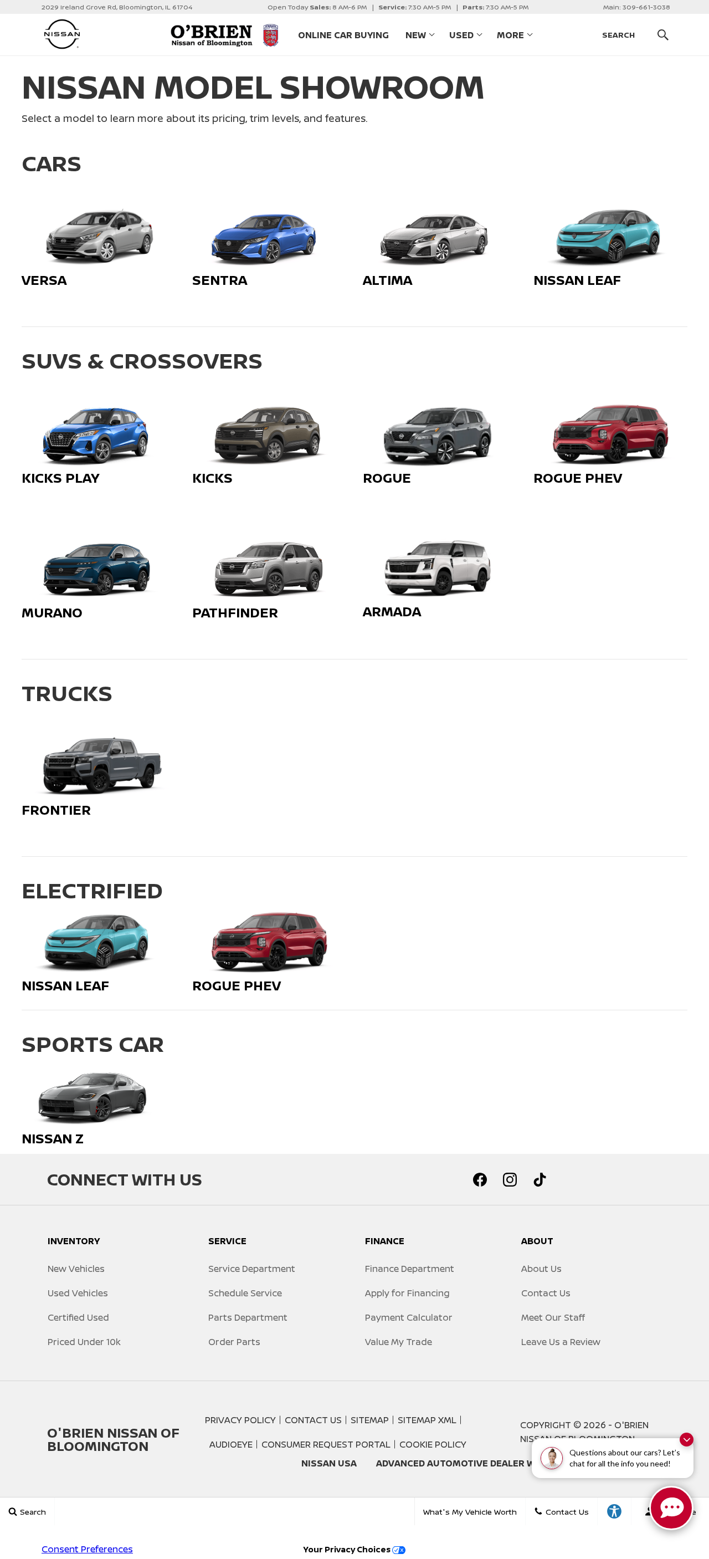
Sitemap (370, 1420)
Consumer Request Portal (326, 1444)
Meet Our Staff (553, 1317)
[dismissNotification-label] (686, 1439)
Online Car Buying (343, 35)
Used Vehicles (78, 1293)
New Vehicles (76, 1268)
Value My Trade (398, 1342)
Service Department (251, 1268)
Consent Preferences (87, 1549)
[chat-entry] (671, 1508)
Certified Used (78, 1317)
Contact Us (546, 1293)
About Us (541, 1268)
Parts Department (247, 1317)
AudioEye (231, 1444)
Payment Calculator (409, 1317)
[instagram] (509, 1179)
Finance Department (409, 1268)
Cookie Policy (432, 1444)
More (510, 37)
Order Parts (234, 1342)
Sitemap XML (427, 1420)
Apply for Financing (407, 1293)
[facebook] (479, 1179)
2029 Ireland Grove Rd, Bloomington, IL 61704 (117, 7)
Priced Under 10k (84, 1342)
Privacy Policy (240, 1420)
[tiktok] (539, 1179)
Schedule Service (245, 1293)
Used (461, 35)
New (415, 35)
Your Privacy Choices (348, 1549)
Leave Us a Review (560, 1342)
